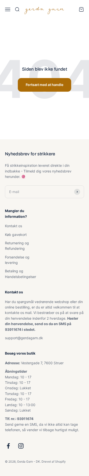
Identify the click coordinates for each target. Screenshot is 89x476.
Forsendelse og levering (17, 260)
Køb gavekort (16, 234)
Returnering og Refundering (17, 246)
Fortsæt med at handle (44, 85)
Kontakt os (13, 226)
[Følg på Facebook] (8, 446)
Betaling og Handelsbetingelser (20, 274)
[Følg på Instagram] (21, 446)
